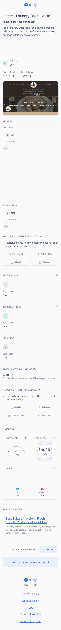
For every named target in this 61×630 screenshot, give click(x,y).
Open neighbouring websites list (29, 562)
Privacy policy (30, 594)
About (30, 607)
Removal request (30, 621)
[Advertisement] (30, 47)
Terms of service (30, 614)
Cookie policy (30, 600)
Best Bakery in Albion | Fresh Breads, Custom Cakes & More (26, 520)
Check (46, 549)
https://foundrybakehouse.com (19, 21)
